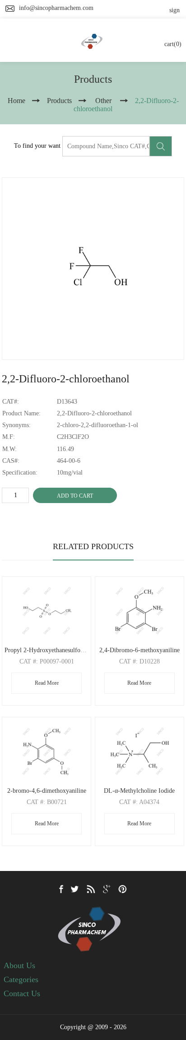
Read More (47, 683)
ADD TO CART (75, 496)
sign (174, 10)
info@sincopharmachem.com (56, 8)
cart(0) (172, 44)
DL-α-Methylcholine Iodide (139, 790)
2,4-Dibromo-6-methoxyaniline (139, 650)
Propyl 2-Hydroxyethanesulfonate (48, 650)
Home (16, 100)
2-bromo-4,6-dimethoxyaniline (46, 790)
